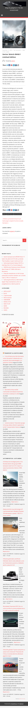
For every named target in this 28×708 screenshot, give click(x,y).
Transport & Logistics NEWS (13, 353)
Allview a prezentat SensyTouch (12, 219)
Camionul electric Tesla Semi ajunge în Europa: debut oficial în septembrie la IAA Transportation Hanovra (14, 425)
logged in (12, 231)
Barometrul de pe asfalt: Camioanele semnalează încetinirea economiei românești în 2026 (13, 392)
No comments (17, 50)
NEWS (7, 52)
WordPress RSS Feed (22, 698)
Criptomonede (8, 295)
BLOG (5, 293)
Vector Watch (17, 214)
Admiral (21, 704)
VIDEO (5, 310)
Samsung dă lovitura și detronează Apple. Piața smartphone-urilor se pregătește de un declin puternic (12, 282)
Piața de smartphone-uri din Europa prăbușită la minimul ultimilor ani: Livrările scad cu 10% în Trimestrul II (13, 275)
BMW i (4, 214)
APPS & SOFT (7, 291)
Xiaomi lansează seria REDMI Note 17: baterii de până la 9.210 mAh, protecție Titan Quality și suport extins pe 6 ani (13, 259)
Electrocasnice (7, 297)
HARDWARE (7, 300)
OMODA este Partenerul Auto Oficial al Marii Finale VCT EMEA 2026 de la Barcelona (13, 269)
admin (13, 61)
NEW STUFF (7, 304)
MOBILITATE (7, 302)
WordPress (14, 704)
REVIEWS (6, 308)
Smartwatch (10, 214)
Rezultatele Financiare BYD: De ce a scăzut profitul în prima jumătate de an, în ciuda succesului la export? (14, 608)
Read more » (14, 502)
